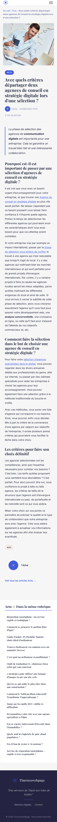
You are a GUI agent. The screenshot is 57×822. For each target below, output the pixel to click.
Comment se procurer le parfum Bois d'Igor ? (27, 628)
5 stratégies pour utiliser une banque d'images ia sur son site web (26, 675)
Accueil (6, 10)
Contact (39, 804)
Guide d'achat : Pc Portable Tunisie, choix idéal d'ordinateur (25, 638)
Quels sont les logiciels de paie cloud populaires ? (26, 736)
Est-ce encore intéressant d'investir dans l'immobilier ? (28, 725)
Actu (14, 10)
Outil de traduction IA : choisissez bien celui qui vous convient (27, 665)
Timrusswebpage (32, 780)
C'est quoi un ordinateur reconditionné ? (28, 657)
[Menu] (51, 2)
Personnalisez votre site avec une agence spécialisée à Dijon (28, 715)
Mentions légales (22, 804)
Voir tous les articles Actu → (20, 580)
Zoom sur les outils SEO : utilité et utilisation (25, 705)
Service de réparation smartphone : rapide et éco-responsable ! (25, 752)
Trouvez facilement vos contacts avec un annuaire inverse (28, 648)
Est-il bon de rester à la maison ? (25, 743)
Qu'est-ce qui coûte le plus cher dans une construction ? (26, 685)
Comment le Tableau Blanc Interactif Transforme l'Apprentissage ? (26, 695)
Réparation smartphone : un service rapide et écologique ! (26, 618)
